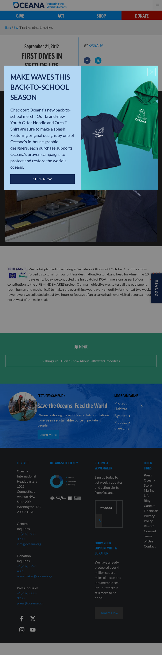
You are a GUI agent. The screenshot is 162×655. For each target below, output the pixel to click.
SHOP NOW (42, 179)
